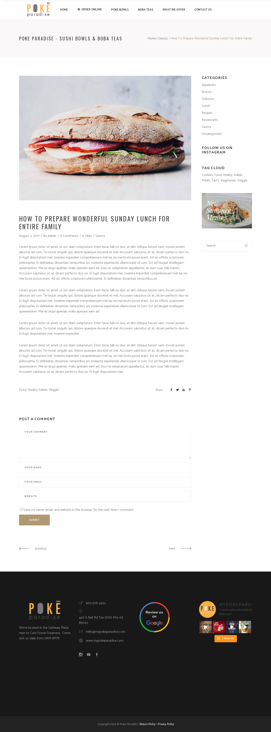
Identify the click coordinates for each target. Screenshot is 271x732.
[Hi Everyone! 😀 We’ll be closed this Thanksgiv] (205, 627)
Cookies (207, 175)
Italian (43, 390)
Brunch (207, 92)
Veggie (54, 390)
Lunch (206, 106)
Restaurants (210, 120)
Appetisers (209, 85)
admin (52, 236)
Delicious (208, 99)
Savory (163, 38)
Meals (206, 180)
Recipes (207, 113)
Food (22, 390)
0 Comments (69, 236)
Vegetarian (228, 180)
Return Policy (147, 724)
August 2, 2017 (29, 236)
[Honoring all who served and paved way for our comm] (232, 627)
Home (152, 38)
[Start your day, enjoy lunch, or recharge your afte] (245, 627)
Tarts (215, 180)
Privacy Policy (165, 724)
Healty (32, 390)
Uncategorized (211, 134)
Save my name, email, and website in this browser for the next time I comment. (78, 510)
